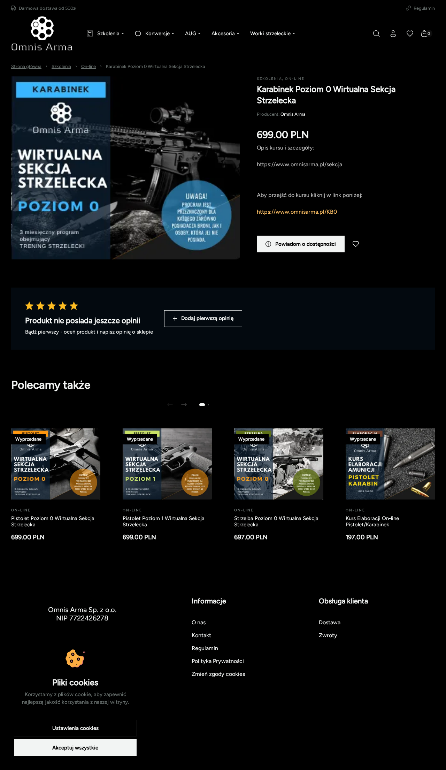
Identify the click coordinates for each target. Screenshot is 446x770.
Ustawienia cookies (75, 728)
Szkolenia (61, 66)
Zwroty (328, 635)
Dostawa (329, 622)
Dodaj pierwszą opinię (207, 318)
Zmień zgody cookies (218, 674)
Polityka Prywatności (218, 661)
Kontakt (201, 635)
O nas (199, 622)
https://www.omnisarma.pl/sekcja (299, 164)
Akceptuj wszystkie (75, 748)
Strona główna (26, 66)
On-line (88, 66)
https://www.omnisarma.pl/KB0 (297, 211)
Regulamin (424, 8)
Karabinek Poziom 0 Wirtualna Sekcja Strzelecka (155, 66)
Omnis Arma (293, 114)
